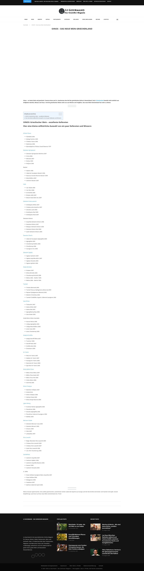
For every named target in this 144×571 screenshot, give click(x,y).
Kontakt (109, 1)
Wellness (76, 19)
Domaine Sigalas (27, 252)
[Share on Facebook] (71, 504)
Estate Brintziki (27, 267)
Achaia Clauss (27, 133)
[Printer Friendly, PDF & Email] (31, 497)
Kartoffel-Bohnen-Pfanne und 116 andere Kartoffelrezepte (77, 536)
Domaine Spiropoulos (29, 150)
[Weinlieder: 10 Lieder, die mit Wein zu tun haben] (62, 527)
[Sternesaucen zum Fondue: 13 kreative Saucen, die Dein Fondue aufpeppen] (62, 547)
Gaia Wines (26, 301)
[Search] (120, 19)
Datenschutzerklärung (100, 1)
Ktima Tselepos (27, 386)
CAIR (24, 184)
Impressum (78, 1)
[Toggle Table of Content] (59, 114)
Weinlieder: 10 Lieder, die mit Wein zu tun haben (77, 525)
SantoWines (26, 454)
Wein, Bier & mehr (87, 19)
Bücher (98, 19)
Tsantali (25, 284)
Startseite (25, 25)
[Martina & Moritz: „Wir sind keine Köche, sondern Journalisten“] (95, 527)
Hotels (48, 19)
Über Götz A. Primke (87, 1)
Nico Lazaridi (26, 437)
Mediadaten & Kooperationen (68, 1)
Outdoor (67, 19)
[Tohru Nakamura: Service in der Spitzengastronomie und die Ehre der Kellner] (95, 552)
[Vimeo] (111, 4)
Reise (32, 19)
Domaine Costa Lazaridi (29, 201)
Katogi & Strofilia (27, 335)
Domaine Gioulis (27, 235)
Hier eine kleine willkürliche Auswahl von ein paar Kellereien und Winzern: (43, 118)
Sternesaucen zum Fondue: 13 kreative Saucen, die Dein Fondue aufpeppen (78, 547)
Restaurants (57, 19)
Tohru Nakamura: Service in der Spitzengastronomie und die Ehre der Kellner (111, 551)
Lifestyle (106, 19)
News (26, 19)
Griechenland (100, 100)
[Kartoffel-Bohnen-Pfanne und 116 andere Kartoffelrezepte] (62, 537)
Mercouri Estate (27, 420)
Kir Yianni (26, 352)
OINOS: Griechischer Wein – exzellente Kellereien (37, 116)
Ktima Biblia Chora (28, 369)
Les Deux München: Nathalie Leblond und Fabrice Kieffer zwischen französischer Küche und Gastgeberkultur (110, 539)
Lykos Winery (26, 403)
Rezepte (40, 19)
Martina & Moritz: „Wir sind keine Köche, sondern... (47, 1)
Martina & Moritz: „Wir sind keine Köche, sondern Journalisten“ (111, 526)
